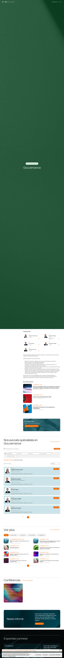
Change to (25, 650)
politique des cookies (11, 656)
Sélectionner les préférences (55, 654)
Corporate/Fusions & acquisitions (32, 163)
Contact (56, 478)
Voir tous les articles (54, 529)
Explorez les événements (27, 580)
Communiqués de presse (16, 539)
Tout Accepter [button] (38, 654)
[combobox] (27, 449)
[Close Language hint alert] (60, 650)
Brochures (36, 384)
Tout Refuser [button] (45, 654)
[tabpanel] (32, 550)
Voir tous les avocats (54, 441)
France (40, 384)
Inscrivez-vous (39, 623)
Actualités (36, 405)
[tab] (6, 535)
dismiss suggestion (32, 650)
